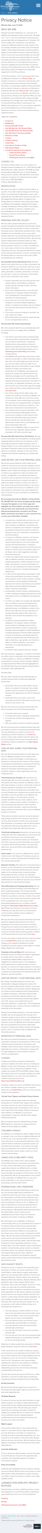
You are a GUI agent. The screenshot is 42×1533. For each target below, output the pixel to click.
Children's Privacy (11, 140)
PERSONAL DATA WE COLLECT (15, 220)
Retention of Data (11, 136)
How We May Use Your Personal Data (18, 128)
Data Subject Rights (12, 148)
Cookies (8, 138)
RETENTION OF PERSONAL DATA (16, 1036)
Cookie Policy (12, 941)
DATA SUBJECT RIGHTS (12, 1264)
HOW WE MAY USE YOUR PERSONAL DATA (20, 460)
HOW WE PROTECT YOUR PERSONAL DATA (21, 978)
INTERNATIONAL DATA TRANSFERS (17, 1187)
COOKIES (5, 1058)
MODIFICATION (8, 186)
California (4, 1498)
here (21, 70)
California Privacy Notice (18, 153)
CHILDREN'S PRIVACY (11, 1130)
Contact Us (9, 121)
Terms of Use (27, 79)
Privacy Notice (12, 1516)
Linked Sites (9, 143)
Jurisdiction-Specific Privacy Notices (18, 150)
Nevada (4, 1502)
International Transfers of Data (16, 145)
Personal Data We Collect (14, 126)
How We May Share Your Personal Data (19, 131)
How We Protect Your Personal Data (17, 133)
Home (3, 13)
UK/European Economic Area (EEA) (21, 158)
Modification (9, 123)
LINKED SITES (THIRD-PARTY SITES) (17, 1157)
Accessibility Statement (31, 1516)
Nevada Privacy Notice (17, 155)
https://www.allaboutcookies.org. (13, 1081)
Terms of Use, (24, 91)
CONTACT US (7, 161)
